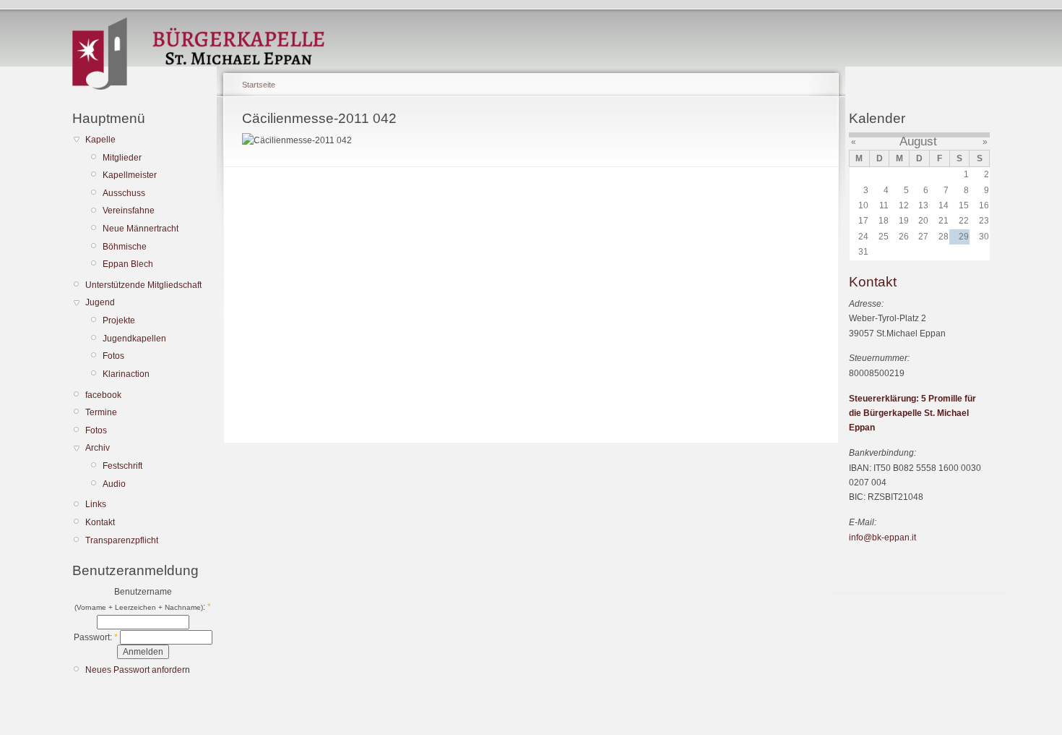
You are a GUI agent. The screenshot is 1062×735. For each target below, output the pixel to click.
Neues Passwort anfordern (137, 670)
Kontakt (100, 522)
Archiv (97, 448)
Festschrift (122, 466)
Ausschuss (124, 193)
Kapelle (100, 140)
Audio (114, 484)
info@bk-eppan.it (882, 537)
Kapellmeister (130, 175)
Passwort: (96, 637)
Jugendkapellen (134, 338)
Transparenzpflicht (121, 540)
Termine (101, 412)
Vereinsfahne (129, 210)
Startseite (258, 84)
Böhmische (125, 247)
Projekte (119, 320)
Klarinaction (126, 374)
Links (95, 504)
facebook (103, 395)
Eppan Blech (128, 264)
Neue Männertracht (140, 229)
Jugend (100, 302)
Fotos (113, 356)
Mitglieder (122, 158)
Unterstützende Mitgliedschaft (143, 285)
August (918, 141)
